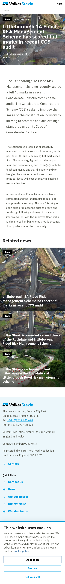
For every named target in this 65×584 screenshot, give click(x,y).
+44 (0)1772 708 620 (20, 420)
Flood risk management (15, 54)
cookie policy (21, 551)
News (6, 11)
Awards (6, 57)
